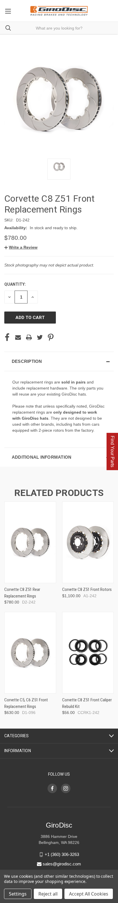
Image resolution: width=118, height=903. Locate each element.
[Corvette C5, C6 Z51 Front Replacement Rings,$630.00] (30, 652)
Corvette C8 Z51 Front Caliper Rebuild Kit (87, 703)
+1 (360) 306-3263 (62, 854)
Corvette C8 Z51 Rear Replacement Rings (22, 593)
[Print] (29, 337)
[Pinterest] (51, 337)
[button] (21, 247)
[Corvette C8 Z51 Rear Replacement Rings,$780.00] (30, 542)
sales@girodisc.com (62, 863)
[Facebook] (7, 337)
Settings (18, 894)
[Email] (18, 337)
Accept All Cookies (88, 894)
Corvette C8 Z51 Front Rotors (87, 589)
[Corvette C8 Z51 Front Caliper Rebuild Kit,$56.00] (88, 652)
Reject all (48, 894)
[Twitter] (40, 337)
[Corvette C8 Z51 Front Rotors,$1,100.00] (88, 542)
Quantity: (15, 284)
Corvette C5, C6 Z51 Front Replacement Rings (26, 703)
